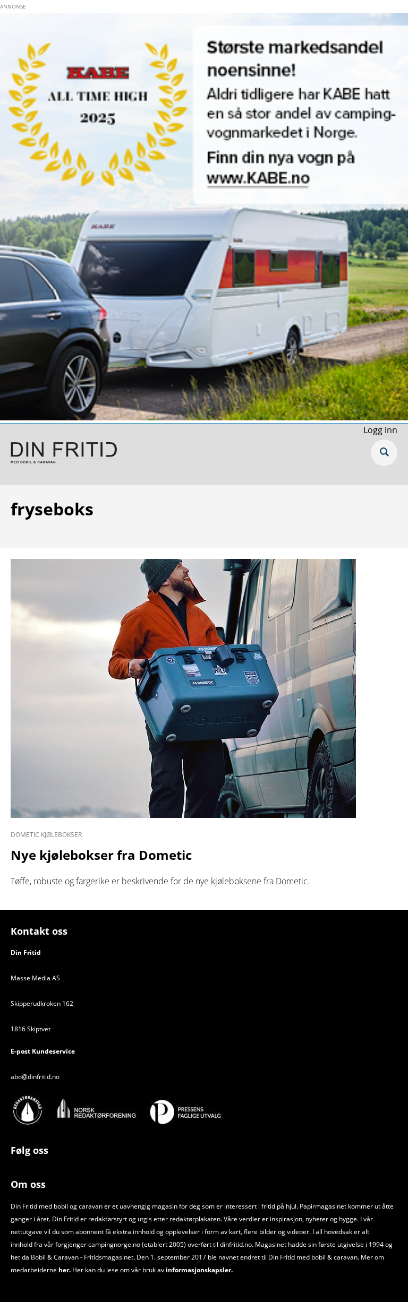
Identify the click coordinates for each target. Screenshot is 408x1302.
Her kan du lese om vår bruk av (118, 1269)
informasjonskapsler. (198, 1269)
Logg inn (380, 430)
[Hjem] (64, 454)
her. (64, 1269)
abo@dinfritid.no (35, 1076)
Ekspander (384, 452)
